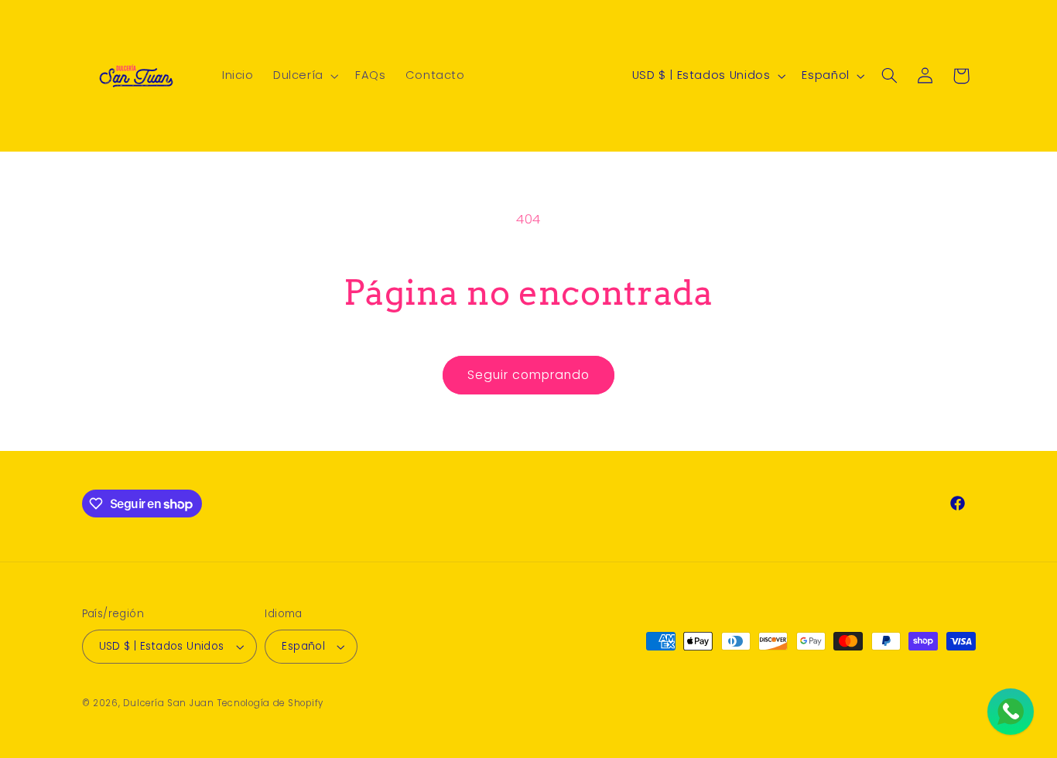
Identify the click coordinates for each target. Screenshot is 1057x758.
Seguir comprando (528, 375)
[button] (304, 76)
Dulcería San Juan (168, 703)
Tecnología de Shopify (270, 703)
